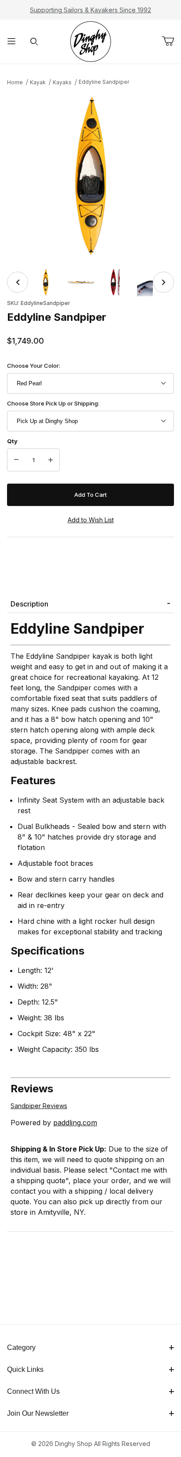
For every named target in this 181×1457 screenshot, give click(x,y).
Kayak (38, 82)
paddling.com (75, 1122)
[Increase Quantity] (50, 460)
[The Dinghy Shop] (90, 41)
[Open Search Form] (34, 42)
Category (21, 1347)
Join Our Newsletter (38, 1413)
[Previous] (17, 282)
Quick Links (25, 1369)
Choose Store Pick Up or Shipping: (53, 403)
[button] (46, 282)
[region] (90, 282)
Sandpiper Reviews (39, 1105)
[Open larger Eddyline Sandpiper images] (90, 176)
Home (15, 82)
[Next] (163, 282)
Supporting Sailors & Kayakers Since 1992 (90, 10)
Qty (12, 441)
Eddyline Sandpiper (104, 82)
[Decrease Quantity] (16, 460)
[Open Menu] (11, 42)
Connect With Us (33, 1391)
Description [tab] (29, 603)
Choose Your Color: (33, 365)
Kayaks (62, 82)
